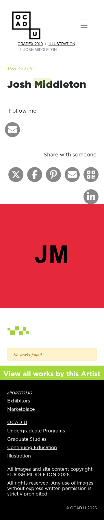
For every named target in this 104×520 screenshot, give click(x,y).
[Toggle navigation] (84, 25)
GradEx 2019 (30, 44)
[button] (12, 129)
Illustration (62, 44)
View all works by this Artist (52, 374)
